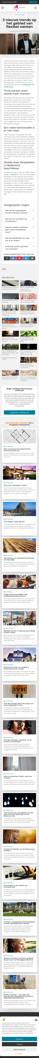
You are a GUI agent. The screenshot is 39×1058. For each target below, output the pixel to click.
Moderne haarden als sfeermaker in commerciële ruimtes (10, 339)
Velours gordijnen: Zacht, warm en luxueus (18, 777)
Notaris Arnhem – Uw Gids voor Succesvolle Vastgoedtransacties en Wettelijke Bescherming (18, 996)
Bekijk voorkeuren (19, 1049)
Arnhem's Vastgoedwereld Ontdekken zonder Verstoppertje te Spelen (19, 922)
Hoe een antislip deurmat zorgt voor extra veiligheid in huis (19, 704)
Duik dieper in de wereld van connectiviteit (16, 886)
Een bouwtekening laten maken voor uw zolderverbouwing (27, 289)
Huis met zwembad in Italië (15, 485)
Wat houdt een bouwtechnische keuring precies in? (17, 450)
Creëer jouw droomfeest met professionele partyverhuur (15, 595)
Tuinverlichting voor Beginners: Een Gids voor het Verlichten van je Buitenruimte (19, 814)
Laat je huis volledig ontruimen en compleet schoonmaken (27, 365)
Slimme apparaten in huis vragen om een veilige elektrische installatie (27, 352)
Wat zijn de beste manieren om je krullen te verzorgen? (18, 741)
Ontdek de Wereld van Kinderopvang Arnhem (19, 850)
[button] (36, 1020)
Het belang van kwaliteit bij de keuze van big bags (19, 559)
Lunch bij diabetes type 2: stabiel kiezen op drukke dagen (27, 339)
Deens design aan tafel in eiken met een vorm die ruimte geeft (9, 313)
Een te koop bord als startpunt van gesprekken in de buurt (10, 326)
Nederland (14, 174)
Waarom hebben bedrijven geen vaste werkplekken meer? (19, 229)
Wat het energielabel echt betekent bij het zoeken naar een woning (10, 352)
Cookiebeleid (18, 1053)
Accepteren (19, 1039)
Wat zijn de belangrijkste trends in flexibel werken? (19, 212)
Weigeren (19, 1044)
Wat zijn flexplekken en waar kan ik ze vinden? (19, 239)
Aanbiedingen (19, 15)
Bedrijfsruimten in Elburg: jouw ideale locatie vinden (19, 631)
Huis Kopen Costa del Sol (14, 522)
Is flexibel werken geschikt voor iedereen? (19, 248)
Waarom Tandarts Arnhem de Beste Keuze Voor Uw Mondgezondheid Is (18, 959)
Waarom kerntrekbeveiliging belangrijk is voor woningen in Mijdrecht (28, 378)
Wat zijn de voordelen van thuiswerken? (19, 220)
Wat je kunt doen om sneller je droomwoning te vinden (16, 668)
